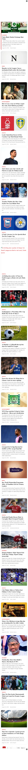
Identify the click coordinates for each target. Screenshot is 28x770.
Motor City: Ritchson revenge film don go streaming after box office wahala (13, 622)
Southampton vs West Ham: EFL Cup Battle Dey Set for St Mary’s (13, 313)
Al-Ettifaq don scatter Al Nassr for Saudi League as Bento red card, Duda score (13, 278)
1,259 (18, 748)
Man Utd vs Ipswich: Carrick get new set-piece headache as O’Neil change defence (13, 733)
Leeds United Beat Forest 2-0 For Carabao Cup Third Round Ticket (12, 136)
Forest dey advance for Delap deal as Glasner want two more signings (13, 379)
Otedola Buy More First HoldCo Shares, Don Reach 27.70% (11, 661)
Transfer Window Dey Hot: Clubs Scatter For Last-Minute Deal (12, 202)
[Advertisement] (14, 11)
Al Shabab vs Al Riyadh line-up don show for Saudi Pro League (13, 345)
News (3, 66)
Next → (23, 748)
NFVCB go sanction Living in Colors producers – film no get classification (13, 412)
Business (4, 35)
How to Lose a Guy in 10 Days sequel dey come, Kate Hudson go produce (13, 105)
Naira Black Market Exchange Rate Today (13, 38)
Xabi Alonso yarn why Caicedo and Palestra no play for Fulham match (12, 170)
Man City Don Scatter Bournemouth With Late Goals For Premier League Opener (13, 696)
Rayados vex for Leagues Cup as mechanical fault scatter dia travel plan (13, 69)
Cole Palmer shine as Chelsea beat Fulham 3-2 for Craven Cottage (12, 591)
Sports (4, 132)
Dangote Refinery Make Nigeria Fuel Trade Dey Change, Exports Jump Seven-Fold (13, 554)
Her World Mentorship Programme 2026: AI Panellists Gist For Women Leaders (13, 484)
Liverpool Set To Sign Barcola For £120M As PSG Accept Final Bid (12, 448)
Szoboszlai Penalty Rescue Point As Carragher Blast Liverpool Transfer (12, 518)
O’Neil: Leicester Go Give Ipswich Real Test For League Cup (14, 235)
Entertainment (6, 101)
